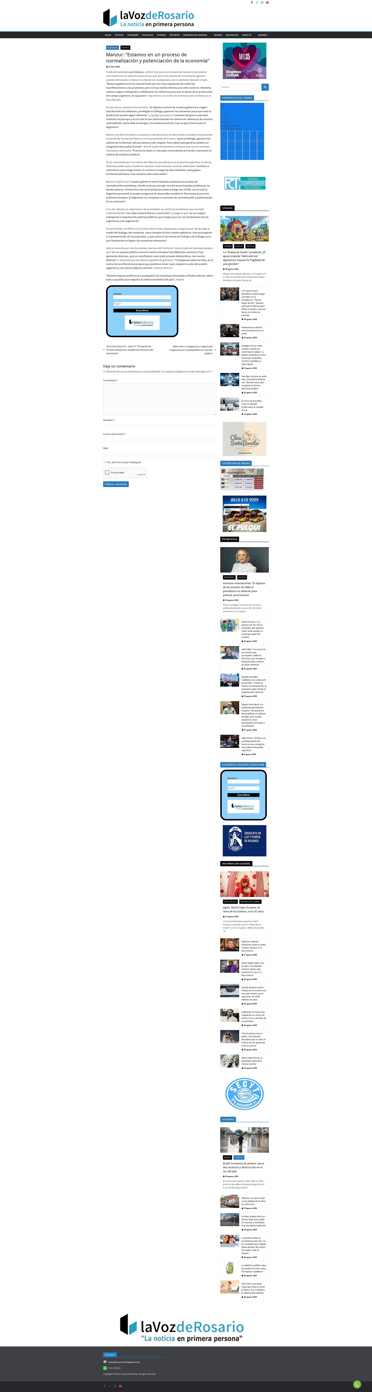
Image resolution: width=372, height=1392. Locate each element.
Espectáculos (230, 901)
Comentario (110, 380)
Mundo (218, 35)
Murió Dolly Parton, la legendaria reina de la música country (252, 1060)
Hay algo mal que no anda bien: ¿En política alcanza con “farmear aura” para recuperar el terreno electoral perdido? (254, 382)
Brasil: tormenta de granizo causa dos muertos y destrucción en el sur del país (243, 1167)
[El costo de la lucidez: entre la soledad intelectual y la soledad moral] (229, 407)
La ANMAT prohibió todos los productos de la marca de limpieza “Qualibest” (254, 1268)
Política (119, 35)
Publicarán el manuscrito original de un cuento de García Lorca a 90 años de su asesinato (254, 1017)
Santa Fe (246, 35)
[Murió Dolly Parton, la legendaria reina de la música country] (229, 1063)
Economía (132, 35)
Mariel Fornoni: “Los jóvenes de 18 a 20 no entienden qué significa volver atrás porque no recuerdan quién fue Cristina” (252, 629)
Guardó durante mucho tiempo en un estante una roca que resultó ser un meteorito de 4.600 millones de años (254, 993)
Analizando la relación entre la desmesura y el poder (253, 330)
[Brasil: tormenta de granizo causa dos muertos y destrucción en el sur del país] (244, 1140)
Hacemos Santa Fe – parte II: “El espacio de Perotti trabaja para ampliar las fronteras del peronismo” (130, 350)
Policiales (147, 35)
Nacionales (232, 35)
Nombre (117, 294)
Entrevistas (229, 577)
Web (105, 448)
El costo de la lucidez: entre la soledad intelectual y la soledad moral (252, 405)
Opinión (161, 35)
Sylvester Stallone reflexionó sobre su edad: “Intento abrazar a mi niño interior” (254, 946)
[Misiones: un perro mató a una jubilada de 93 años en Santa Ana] (229, 1203)
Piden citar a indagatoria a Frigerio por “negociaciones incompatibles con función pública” (191, 350)
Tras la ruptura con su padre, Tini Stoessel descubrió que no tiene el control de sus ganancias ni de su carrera (253, 1039)
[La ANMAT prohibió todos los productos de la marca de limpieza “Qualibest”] (229, 1270)
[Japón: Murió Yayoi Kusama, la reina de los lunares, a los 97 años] (244, 884)
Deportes (174, 35)
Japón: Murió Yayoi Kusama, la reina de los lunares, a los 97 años (243, 909)
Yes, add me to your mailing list (123, 462)
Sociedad (239, 1157)
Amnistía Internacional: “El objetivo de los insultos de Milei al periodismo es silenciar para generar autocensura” (244, 589)
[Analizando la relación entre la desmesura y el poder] (229, 332)
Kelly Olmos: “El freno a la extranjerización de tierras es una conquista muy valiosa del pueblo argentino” (254, 744)
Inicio (108, 35)
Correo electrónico (114, 434)
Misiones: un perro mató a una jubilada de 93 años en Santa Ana (254, 1201)
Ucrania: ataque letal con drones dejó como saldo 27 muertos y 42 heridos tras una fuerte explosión (253, 1221)
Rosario (262, 35)
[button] (209, 35)
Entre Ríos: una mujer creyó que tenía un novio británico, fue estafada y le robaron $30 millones (253, 1288)
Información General (195, 35)
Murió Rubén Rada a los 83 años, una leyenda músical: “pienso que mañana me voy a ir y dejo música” (253, 969)
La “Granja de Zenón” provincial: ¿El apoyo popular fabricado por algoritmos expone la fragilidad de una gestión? (244, 258)
